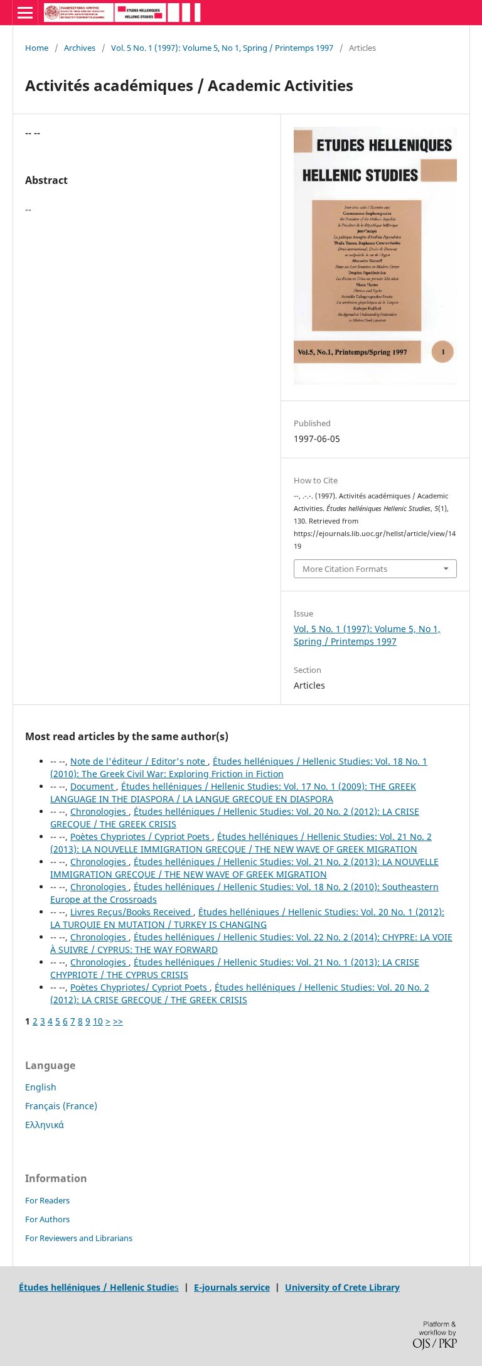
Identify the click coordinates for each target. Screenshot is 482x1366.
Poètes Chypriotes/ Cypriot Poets (140, 987)
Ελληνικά (44, 1125)
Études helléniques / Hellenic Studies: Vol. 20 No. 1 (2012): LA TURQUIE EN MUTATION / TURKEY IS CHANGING (247, 918)
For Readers (47, 1200)
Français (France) (61, 1106)
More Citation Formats (345, 568)
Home (36, 47)
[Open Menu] (25, 12)
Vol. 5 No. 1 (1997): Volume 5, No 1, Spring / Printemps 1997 (222, 47)
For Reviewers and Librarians (78, 1238)
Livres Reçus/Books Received (131, 912)
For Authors (47, 1219)
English (40, 1087)
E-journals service (232, 1287)
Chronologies (99, 811)
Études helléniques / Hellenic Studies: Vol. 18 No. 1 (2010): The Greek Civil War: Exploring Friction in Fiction (238, 767)
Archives (79, 47)
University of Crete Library (342, 1287)
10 (98, 1021)
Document (93, 786)
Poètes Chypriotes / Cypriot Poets (141, 836)
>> (118, 1021)
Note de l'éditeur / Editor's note (139, 761)
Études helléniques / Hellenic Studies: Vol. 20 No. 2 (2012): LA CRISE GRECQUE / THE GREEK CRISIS (239, 993)
